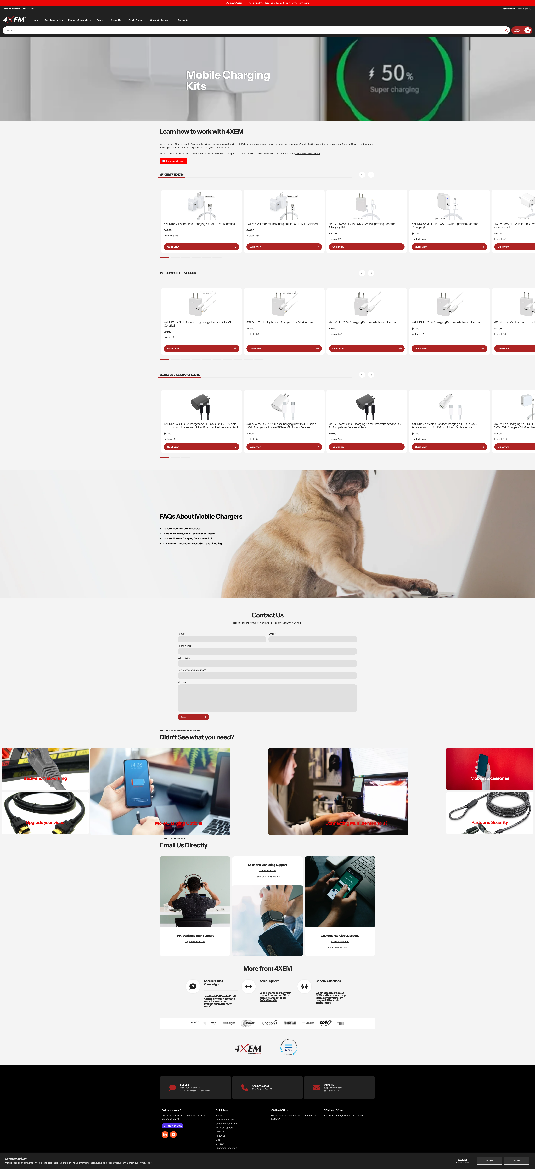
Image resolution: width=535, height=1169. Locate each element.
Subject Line (184, 657)
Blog (218, 1139)
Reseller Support (224, 1127)
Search (219, 1115)
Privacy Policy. (145, 1162)
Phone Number (185, 645)
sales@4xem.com (267, 870)
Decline (516, 1160)
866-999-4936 (29, 9)
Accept (489, 1160)
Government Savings (226, 1123)
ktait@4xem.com (340, 941)
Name (181, 633)
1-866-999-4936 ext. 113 (307, 153)
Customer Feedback (226, 1147)
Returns (220, 1131)
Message (183, 682)
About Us (220, 1135)
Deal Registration (225, 1119)
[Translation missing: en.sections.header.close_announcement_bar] (531, 2)
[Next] (371, 175)
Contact (220, 1143)
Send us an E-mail (173, 161)
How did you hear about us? (192, 670)
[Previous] (362, 175)
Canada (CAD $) (524, 9)
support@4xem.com (12, 9)
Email (272, 633)
